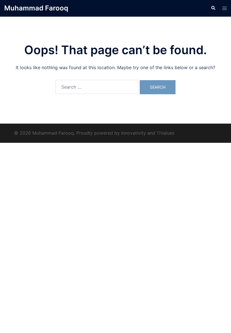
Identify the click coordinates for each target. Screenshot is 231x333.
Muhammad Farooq (36, 8)
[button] (213, 8)
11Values (165, 133)
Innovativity (133, 133)
